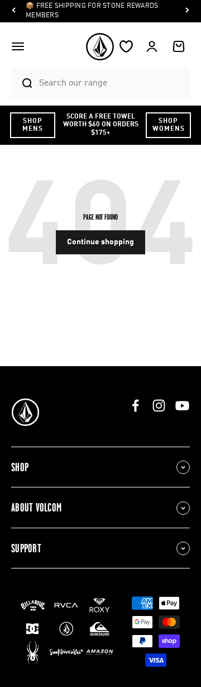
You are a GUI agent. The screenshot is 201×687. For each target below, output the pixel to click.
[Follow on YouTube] (182, 405)
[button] (17, 46)
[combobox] (111, 83)
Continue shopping (100, 242)
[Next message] (187, 11)
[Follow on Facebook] (135, 405)
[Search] (22, 83)
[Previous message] (14, 11)
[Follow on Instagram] (158, 405)
